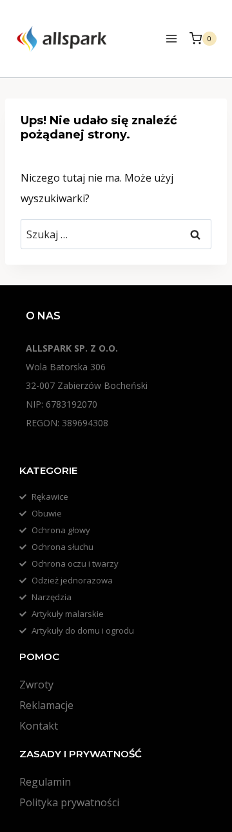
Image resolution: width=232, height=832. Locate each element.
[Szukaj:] (116, 234)
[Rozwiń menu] (171, 38)
